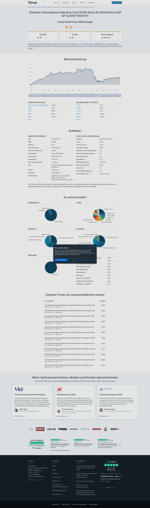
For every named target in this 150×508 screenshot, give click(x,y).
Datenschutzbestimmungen (87, 246)
